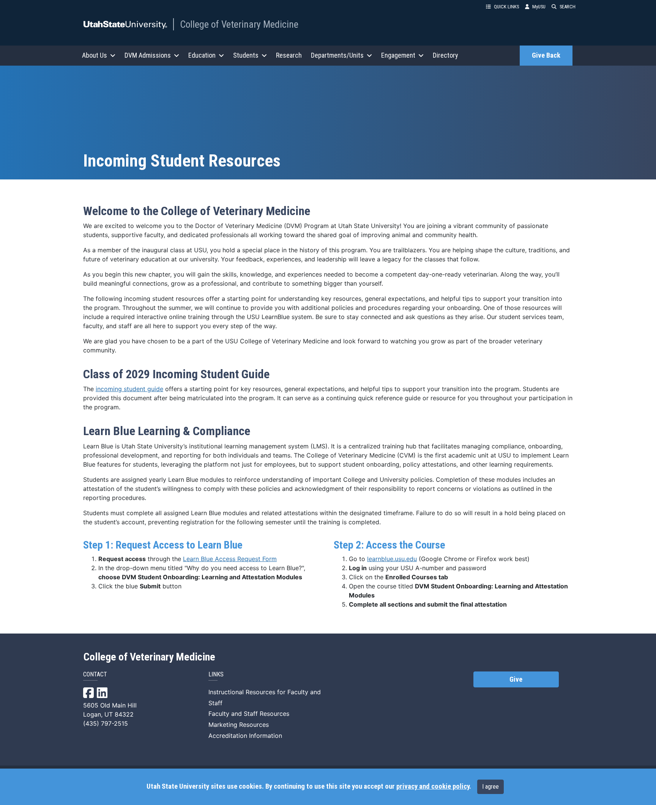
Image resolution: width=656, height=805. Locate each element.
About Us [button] (94, 55)
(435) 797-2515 (105, 723)
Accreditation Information (245, 735)
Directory (445, 55)
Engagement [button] (398, 55)
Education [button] (202, 55)
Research (289, 55)
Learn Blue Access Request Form (230, 559)
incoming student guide (129, 389)
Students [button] (246, 55)
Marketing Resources (238, 724)
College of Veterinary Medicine (239, 24)
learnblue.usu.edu (392, 559)
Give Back (546, 55)
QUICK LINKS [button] (506, 6)
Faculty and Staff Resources (248, 713)
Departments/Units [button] (337, 55)
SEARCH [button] (568, 6)
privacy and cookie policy (432, 786)
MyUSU (539, 6)
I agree (490, 786)
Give (515, 679)
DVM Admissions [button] (148, 55)
